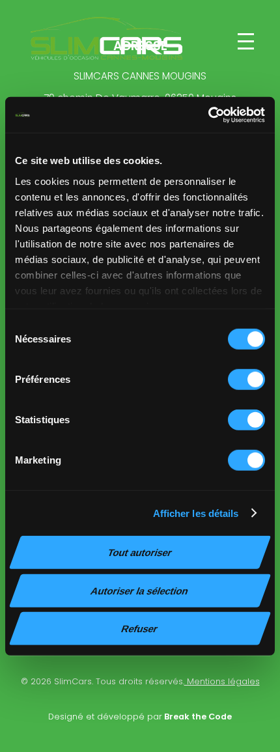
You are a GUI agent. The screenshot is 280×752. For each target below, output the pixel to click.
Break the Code (197, 716)
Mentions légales (222, 681)
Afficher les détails (196, 512)
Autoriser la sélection (139, 590)
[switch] (246, 379)
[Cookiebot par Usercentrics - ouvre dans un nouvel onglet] (208, 114)
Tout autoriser (140, 552)
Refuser (140, 628)
